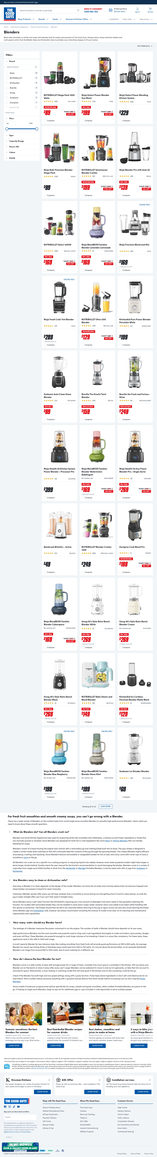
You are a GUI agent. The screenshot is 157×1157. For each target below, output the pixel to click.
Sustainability (85, 1124)
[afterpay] (50, 1150)
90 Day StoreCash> (50, 1114)
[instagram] (9, 1106)
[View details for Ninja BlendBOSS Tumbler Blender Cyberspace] (59, 599)
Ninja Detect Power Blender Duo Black (95, 96)
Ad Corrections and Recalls (128, 1124)
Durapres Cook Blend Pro (132, 546)
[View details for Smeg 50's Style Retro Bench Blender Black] (59, 674)
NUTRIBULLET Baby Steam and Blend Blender (97, 698)
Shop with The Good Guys (54, 1101)
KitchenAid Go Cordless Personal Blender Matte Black (134, 698)
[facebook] (5, 1106)
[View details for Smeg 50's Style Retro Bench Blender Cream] (135, 599)
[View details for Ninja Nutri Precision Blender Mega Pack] (59, 147)
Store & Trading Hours (51, 1107)
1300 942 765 (91, 11)
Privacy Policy (26, 1132)
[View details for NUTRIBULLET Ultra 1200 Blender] (97, 297)
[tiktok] (14, 1106)
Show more (10, 112)
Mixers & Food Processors (40, 27)
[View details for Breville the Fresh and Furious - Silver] (135, 371)
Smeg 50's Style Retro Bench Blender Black (58, 698)
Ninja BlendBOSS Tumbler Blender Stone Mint (94, 773)
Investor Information (88, 1128)
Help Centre (122, 1107)
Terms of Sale (135, 1154)
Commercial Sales (125, 1131)
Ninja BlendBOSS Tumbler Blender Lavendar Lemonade (96, 246)
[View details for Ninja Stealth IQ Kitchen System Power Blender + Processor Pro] (59, 446)
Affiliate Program (87, 1131)
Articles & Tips (48, 1128)
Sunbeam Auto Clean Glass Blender (57, 396)
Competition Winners (126, 1121)
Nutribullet (70, 868)
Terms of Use (148, 1154)
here (36, 2)
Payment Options (49, 1118)
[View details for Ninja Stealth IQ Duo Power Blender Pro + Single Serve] (135, 446)
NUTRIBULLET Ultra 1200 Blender (94, 321)
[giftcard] (63, 1150)
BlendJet (82, 868)
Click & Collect (123, 1114)
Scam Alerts (122, 1128)
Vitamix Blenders (120, 840)
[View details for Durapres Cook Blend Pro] (135, 524)
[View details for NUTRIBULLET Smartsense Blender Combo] (97, 147)
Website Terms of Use (11, 1132)
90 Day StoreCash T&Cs (40, 1068)
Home (6, 27)
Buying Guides (48, 1124)
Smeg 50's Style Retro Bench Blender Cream (133, 623)
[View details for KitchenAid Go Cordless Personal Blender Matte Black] (135, 674)
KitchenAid (17, 871)
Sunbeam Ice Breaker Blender (134, 771)
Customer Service (125, 1101)
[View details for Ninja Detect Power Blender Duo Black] (97, 72)
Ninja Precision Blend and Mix (134, 244)
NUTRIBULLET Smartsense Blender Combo (94, 171)
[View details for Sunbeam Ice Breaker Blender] (135, 748)
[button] (24, 1039)
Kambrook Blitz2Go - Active (58, 546)
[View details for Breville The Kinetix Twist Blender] (97, 371)
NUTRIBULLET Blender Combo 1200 (96, 548)
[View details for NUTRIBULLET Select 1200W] (59, 222)
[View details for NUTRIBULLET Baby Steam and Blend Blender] (97, 674)
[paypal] (42, 1150)
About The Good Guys (89, 1101)
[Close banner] (37, 1144)
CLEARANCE (114, 19)
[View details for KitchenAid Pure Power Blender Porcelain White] (135, 297)
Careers (83, 1111)
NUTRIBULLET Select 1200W (57, 244)
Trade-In (83, 1118)
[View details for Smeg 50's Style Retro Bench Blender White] (97, 599)
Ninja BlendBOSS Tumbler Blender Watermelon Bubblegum (94, 471)
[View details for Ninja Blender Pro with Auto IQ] (135, 147)
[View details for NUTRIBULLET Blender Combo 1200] (97, 524)
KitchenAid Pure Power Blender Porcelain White (135, 321)
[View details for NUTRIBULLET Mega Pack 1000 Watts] (59, 72)
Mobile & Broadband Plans (53, 1111)
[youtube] (18, 1106)
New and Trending (87, 1114)
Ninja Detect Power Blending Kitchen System (133, 96)
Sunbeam (141, 868)
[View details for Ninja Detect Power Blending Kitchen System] (135, 72)
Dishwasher (38, 910)
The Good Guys (86, 1107)
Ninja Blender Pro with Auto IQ (134, 169)
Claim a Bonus (123, 1118)
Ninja (107, 840)
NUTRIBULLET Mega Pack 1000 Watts (59, 96)
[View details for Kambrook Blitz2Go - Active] (59, 524)
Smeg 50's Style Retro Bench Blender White (96, 623)
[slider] (6, 128)
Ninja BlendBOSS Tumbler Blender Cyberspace (56, 623)
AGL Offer (84, 1121)
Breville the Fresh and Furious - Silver (134, 396)
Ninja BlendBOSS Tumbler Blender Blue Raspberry (56, 773)
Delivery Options (124, 1111)
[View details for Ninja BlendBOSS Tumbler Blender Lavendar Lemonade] (97, 222)
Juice (26, 857)
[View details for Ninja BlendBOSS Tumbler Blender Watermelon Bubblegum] (97, 446)
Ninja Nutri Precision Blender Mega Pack (58, 171)
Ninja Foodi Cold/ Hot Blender (59, 319)
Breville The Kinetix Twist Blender (94, 396)
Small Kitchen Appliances (19, 27)
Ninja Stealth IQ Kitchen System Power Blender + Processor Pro (59, 470)
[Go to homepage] (10, 14)
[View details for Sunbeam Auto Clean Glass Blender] (59, 371)
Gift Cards (47, 1121)
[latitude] (57, 1150)
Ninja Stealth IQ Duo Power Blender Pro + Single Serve (133, 470)
